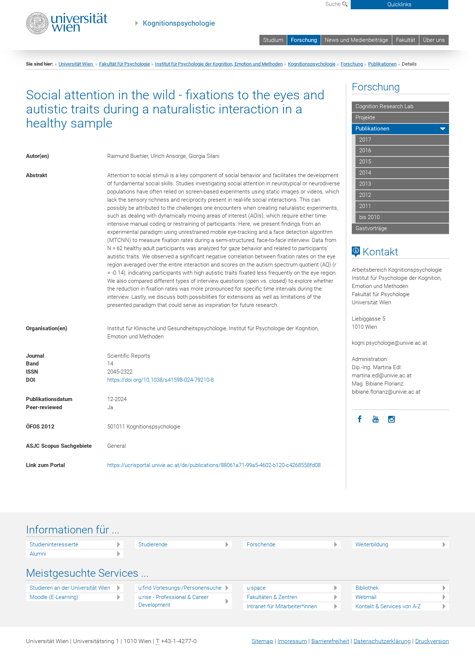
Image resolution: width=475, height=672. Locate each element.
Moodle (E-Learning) (54, 597)
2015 (365, 161)
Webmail (366, 597)
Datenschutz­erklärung (382, 641)
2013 (365, 184)
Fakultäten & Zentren (272, 597)
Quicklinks (399, 4)
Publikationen (382, 64)
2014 (365, 172)
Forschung (304, 40)
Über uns (434, 40)
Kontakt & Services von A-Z (388, 606)
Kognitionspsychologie (179, 23)
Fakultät (405, 40)
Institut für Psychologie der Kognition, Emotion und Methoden (219, 64)
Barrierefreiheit (330, 641)
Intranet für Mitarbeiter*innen (282, 606)
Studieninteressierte (54, 544)
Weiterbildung (372, 544)
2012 (365, 195)
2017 (365, 139)
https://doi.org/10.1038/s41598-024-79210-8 (160, 380)
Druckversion (432, 641)
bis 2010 (369, 217)
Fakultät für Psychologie (124, 64)
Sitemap (262, 641)
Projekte (365, 117)
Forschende (261, 544)
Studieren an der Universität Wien (70, 588)
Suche (333, 4)
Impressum (292, 641)
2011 (365, 206)
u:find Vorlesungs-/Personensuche (180, 588)
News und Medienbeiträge (356, 40)
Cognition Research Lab (384, 106)
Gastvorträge (371, 228)
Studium (273, 40)
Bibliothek (367, 588)
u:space (256, 588)
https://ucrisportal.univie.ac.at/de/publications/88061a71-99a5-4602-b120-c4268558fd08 (214, 465)
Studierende (152, 544)
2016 (365, 150)
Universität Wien (76, 64)
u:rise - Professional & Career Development (173, 601)
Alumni (38, 553)
